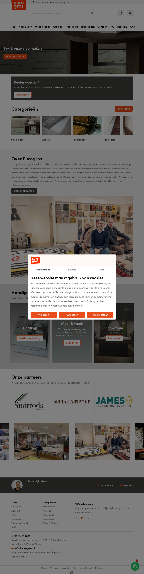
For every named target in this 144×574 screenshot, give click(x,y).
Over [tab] (101, 269)
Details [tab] (72, 269)
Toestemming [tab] (43, 269)
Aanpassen (72, 314)
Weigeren (43, 314)
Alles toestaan (100, 314)
